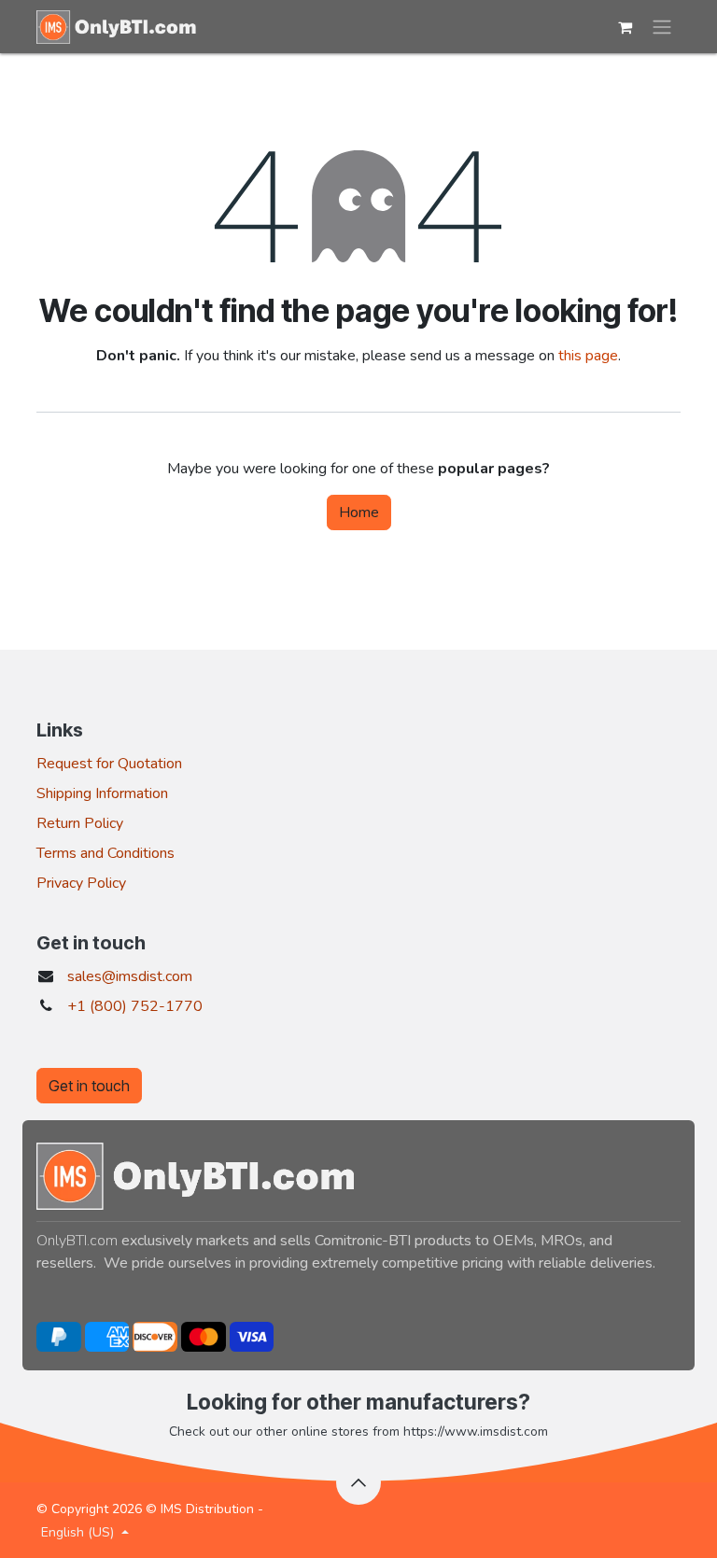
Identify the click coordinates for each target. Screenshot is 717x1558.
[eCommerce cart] (624, 27)
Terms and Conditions (105, 853)
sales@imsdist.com (129, 976)
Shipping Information (102, 793)
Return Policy (79, 823)
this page (588, 355)
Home (359, 512)
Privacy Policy (81, 883)
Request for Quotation (109, 763)
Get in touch (89, 1085)
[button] (358, 1482)
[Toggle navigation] (662, 26)
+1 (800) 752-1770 (135, 1006)
